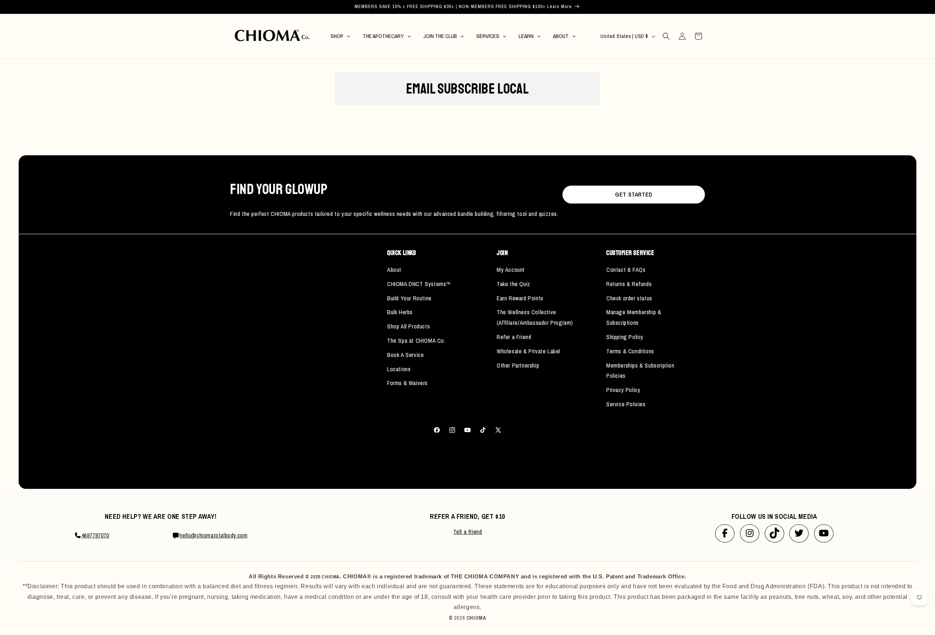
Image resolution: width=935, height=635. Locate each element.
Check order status (629, 298)
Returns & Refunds (629, 284)
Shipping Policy (625, 337)
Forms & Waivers (407, 383)
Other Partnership (518, 365)
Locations (399, 369)
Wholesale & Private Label (528, 351)
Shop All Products (408, 326)
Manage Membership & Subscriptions (633, 317)
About (394, 270)
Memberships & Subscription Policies (640, 370)
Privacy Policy (623, 390)
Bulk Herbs (400, 312)
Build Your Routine (409, 298)
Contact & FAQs (625, 270)
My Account (511, 270)
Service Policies (626, 404)
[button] (666, 36)
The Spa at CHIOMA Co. (416, 340)
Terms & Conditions (630, 351)
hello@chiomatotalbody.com (213, 535)
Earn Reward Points (520, 298)
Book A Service (405, 355)
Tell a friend (467, 532)
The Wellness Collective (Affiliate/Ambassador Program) (535, 317)
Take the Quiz (513, 284)
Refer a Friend (514, 337)
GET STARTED (633, 194)
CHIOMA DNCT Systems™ (419, 284)
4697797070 (95, 535)
